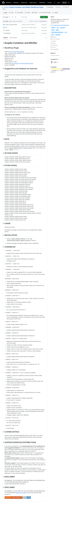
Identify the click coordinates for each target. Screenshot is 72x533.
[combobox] (30, 17)
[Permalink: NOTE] (4, 139)
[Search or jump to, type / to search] (54, 2)
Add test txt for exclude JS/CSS (29, 27)
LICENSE (7, 30)
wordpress (58, 34)
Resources (24, 2)
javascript (62, 27)
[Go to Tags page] (15, 17)
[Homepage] (3, 2)
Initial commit (25, 30)
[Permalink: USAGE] (4, 223)
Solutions (16, 2)
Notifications (50, 7)
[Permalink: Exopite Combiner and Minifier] (4, 43)
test (6, 27)
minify (53, 30)
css (57, 27)
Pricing (49, 2)
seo (66, 32)
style (53, 34)
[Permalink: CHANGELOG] (4, 247)
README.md (8, 33)
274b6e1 (31, 21)
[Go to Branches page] (12, 17)
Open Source (33, 2)
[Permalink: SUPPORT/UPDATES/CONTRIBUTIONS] (4, 442)
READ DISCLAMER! (21, 492)
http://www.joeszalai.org (17, 51)
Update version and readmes (15, 21)
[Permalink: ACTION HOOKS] (4, 153)
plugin (57, 30)
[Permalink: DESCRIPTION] (4, 88)
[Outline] (46, 37)
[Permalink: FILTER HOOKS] (4, 165)
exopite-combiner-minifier (11, 24)
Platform (8, 2)
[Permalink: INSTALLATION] (4, 235)
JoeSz (6, 7)
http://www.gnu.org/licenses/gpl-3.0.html (22, 63)
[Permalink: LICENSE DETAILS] (4, 432)
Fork (58, 7)
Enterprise (42, 2)
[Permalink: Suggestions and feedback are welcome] (4, 69)
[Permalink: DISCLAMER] (4, 477)
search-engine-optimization (57, 32)
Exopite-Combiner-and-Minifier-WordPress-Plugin (26, 7)
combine (53, 27)
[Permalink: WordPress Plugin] (4, 48)
